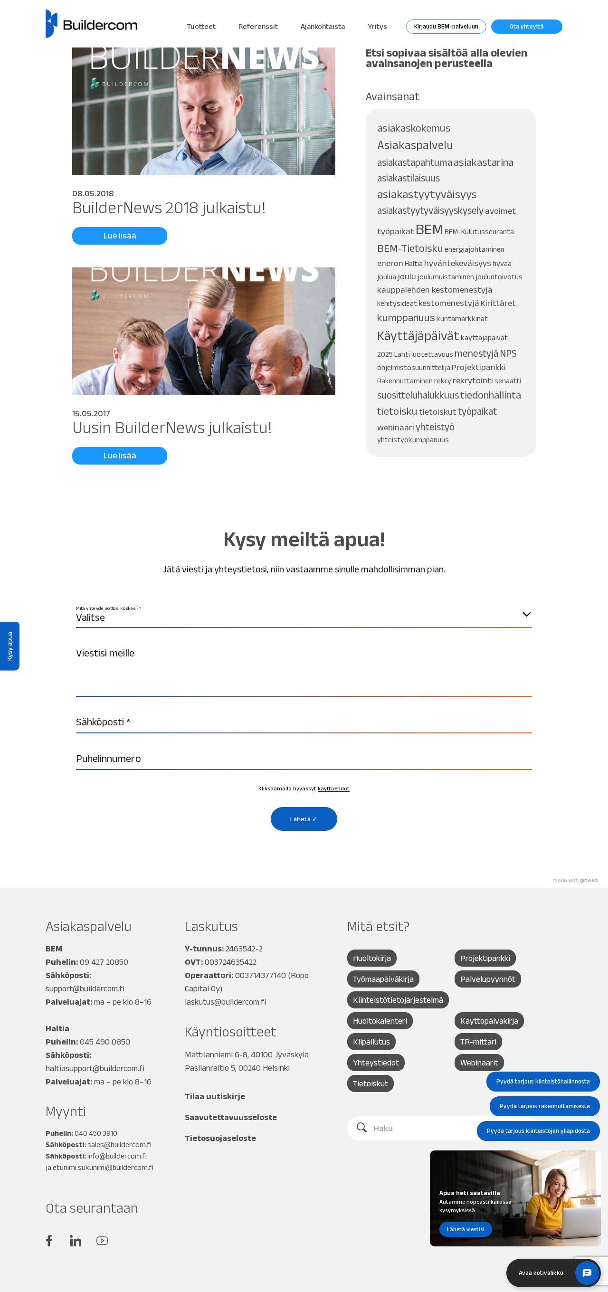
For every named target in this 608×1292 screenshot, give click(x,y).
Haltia (414, 263)
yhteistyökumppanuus (413, 440)
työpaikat (477, 411)
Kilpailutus (371, 1041)
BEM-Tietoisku (410, 248)
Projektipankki (479, 367)
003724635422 (230, 962)
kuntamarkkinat (462, 318)
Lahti (402, 354)
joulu (407, 276)
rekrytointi (473, 380)
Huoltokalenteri (380, 1021)
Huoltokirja (372, 958)
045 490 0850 (105, 1041)
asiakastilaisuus (408, 177)
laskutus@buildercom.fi (225, 1002)
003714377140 (260, 975)
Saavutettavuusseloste (231, 1117)
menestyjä (476, 353)
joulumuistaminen (446, 277)
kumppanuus (406, 317)
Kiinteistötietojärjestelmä (398, 1000)
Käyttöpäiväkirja (489, 1021)
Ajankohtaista (323, 26)
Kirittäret (498, 303)
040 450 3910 (96, 1133)
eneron (390, 263)
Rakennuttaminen (405, 381)
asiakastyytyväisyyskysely (430, 210)
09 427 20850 (104, 962)
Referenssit (258, 26)
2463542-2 (244, 948)
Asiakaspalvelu (415, 145)
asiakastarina (483, 162)
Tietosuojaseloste (220, 1138)
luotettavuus (432, 354)
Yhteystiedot (376, 1062)
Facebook (49, 1240)
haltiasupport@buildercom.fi (95, 1068)
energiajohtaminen (474, 249)
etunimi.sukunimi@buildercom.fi (103, 1167)
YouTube (102, 1240)
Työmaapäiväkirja (383, 979)
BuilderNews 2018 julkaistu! (169, 207)
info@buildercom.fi (117, 1156)
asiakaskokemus (414, 128)
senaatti (507, 381)
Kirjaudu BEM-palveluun (446, 26)
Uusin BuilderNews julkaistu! (172, 427)
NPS (508, 353)
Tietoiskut (370, 1083)
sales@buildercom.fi (119, 1144)
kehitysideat (397, 303)
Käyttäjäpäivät (418, 335)
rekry (442, 381)
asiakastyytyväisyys (427, 194)
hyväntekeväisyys (457, 263)
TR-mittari (478, 1041)
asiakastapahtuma (414, 162)
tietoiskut (437, 412)
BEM (429, 228)
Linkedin (75, 1240)
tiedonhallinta (490, 395)
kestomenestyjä (448, 303)
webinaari (395, 427)
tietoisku (397, 411)
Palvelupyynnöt (487, 979)
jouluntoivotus (498, 277)
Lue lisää (120, 235)
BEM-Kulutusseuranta (479, 232)
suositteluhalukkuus (418, 395)
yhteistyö (435, 426)
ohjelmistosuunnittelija (413, 367)
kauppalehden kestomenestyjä (435, 289)
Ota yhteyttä (527, 26)
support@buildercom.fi (85, 988)
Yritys (377, 26)
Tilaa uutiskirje (215, 1096)
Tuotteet (201, 26)
